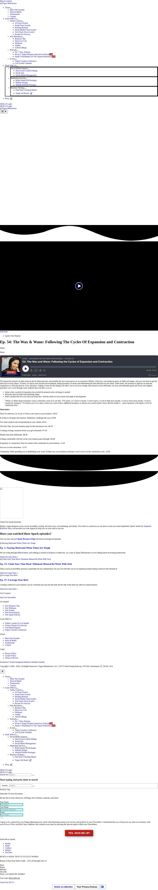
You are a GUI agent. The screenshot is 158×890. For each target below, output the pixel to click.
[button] (79, 104)
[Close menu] (2, 671)
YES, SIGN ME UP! (79, 833)
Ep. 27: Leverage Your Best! (14, 580)
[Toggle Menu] (11, 8)
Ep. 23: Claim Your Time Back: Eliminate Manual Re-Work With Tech (36, 564)
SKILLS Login (6, 106)
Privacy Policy (9, 824)
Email (2, 812)
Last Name (4, 807)
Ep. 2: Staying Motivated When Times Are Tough (25, 548)
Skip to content (6, 1)
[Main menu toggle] (4, 112)
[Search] (33, 775)
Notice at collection (63, 887)
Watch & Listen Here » (9, 557)
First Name (4, 802)
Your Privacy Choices (87, 887)
